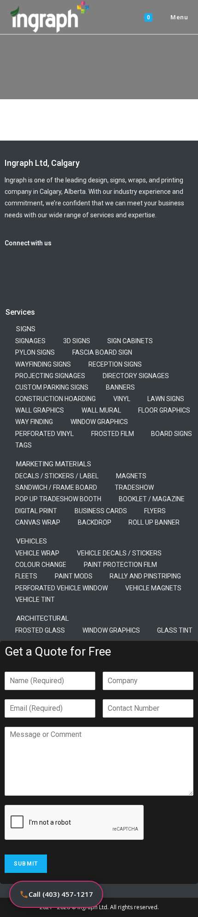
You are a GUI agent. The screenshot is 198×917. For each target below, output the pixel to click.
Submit (26, 863)
